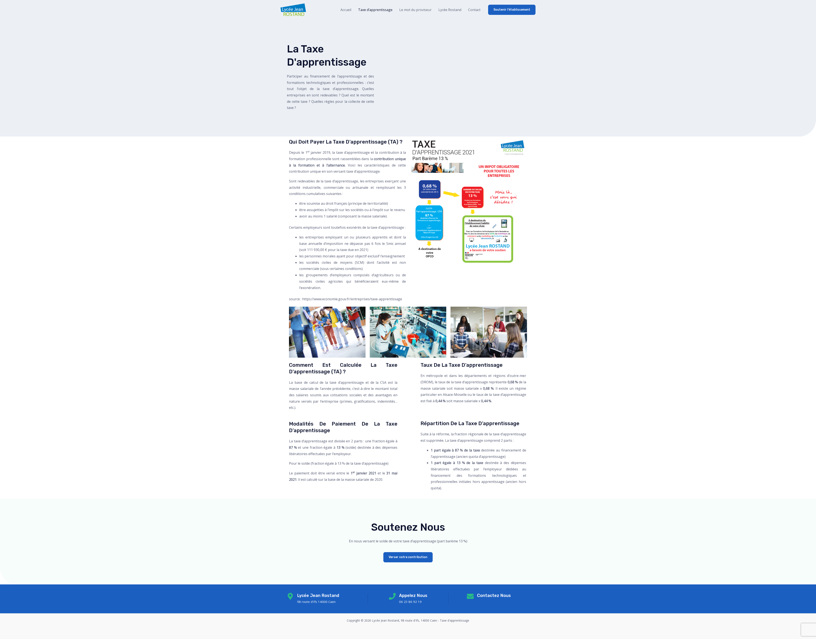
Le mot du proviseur (415, 9)
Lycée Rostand (449, 9)
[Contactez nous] (470, 596)
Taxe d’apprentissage (375, 9)
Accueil (345, 9)
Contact (474, 9)
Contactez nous (494, 595)
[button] (512, 10)
